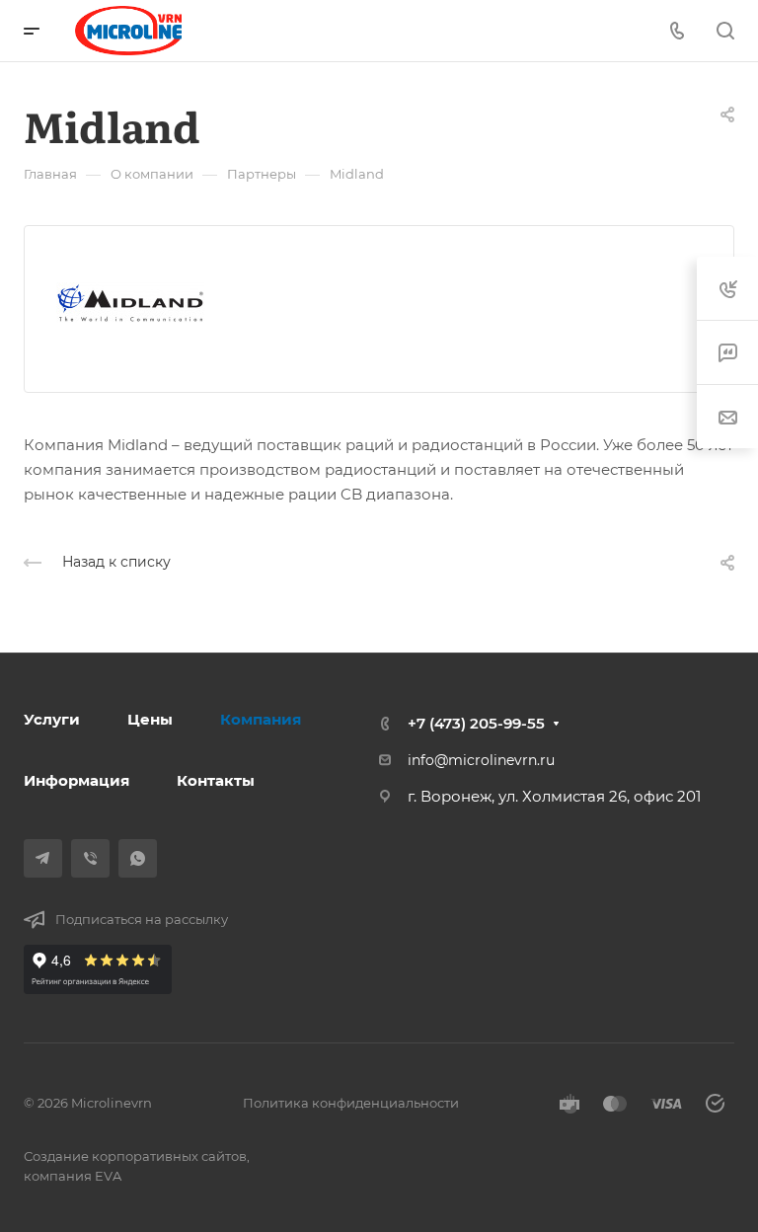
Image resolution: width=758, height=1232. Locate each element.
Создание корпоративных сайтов (135, 1156)
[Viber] (90, 858)
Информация (76, 780)
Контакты (216, 780)
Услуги (52, 719)
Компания (260, 719)
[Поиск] (725, 31)
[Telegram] (43, 858)
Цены (150, 719)
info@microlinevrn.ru (481, 760)
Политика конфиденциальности (351, 1103)
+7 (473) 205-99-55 (476, 723)
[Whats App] (137, 858)
